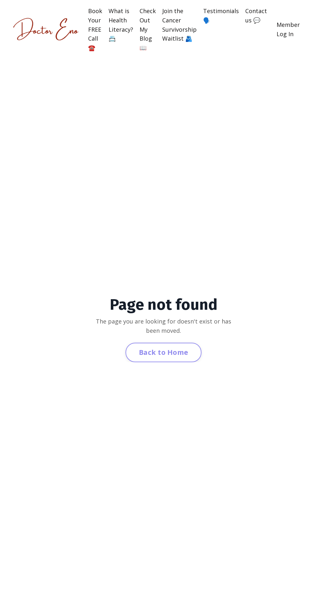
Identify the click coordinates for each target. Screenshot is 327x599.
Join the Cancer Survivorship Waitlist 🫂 (179, 24)
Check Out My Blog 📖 (148, 29)
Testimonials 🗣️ (221, 15)
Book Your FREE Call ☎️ (95, 29)
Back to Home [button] (163, 352)
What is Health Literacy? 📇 (121, 24)
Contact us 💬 (256, 15)
